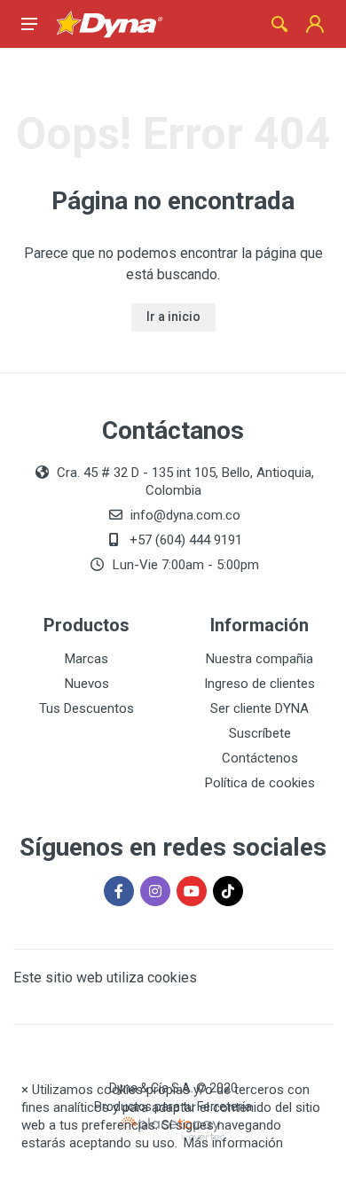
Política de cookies (260, 783)
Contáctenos (260, 758)
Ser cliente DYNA (259, 708)
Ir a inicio (173, 316)
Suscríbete (260, 733)
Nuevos (87, 684)
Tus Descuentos (86, 708)
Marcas (86, 659)
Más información (233, 1143)
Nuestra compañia (259, 659)
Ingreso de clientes (259, 684)
